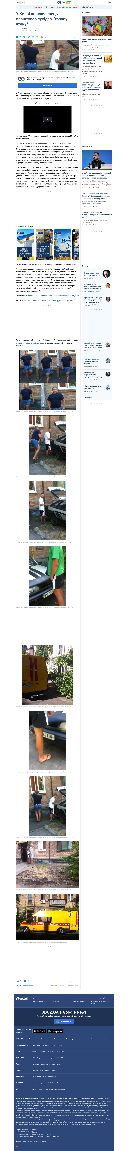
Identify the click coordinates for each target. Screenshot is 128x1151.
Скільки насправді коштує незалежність (93, 387)
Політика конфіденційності (99, 998)
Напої (41, 1070)
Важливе (86, 12)
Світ (42, 1039)
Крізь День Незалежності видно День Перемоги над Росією (91, 273)
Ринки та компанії (38, 1076)
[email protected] (39, 1136)
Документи (55, 1001)
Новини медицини (38, 1083)
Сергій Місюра (88, 366)
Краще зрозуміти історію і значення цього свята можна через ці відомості (95, 46)
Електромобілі (45, 1064)
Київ (33, 1045)
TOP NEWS (87, 146)
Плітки (40, 1089)
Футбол (34, 1051)
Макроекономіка (50, 1076)
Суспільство (95, 1039)
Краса (46, 1089)
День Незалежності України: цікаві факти (97, 40)
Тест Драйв (35, 1064)
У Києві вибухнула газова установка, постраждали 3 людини (51, 296)
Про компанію (36, 998)
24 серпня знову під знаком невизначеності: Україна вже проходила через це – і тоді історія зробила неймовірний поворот (93, 286)
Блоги (81, 1039)
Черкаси (59, 1045)
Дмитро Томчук (88, 391)
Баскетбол (42, 1051)
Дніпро (53, 1045)
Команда (55, 998)
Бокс (53, 1051)
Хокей (49, 1051)
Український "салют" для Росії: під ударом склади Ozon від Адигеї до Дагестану (93, 300)
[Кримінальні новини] (53, 986)
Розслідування (71, 1039)
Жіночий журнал (59, 1089)
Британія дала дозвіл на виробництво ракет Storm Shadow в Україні (97, 214)
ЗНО (61, 1058)
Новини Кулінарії (50, 1070)
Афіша (34, 1089)
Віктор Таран (87, 305)
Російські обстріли (87, 7)
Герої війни (38, 7)
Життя (56, 1039)
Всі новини (108, 1039)
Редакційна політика (28, 985)
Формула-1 (60, 1051)
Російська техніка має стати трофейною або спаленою (92, 361)
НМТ (66, 1058)
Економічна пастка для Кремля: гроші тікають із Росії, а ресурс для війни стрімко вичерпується (93, 345)
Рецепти (35, 1070)
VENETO (75, 7)
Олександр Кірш (88, 380)
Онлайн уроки (50, 1058)
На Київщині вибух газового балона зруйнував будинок (48, 300)
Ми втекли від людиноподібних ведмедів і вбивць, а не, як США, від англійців (93, 375)
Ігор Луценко (87, 278)
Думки (85, 266)
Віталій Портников (89, 291)
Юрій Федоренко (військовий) (92, 350)
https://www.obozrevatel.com (82, 1098)
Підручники (40, 1058)
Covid (56, 1083)
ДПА (57, 1058)
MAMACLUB (49, 1083)
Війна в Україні (49, 7)
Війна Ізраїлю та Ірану (63, 7)
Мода (51, 1089)
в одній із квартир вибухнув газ (30, 343)
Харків (39, 1045)
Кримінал (24, 28)
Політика (32, 1039)
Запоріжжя (46, 1045)
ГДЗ (33, 1058)
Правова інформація (78, 998)
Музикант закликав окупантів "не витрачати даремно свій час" (92, 94)
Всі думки (87, 397)
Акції (53, 1064)
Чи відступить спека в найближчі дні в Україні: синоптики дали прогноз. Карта (92, 59)
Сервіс (58, 1064)
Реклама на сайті (37, 1001)
